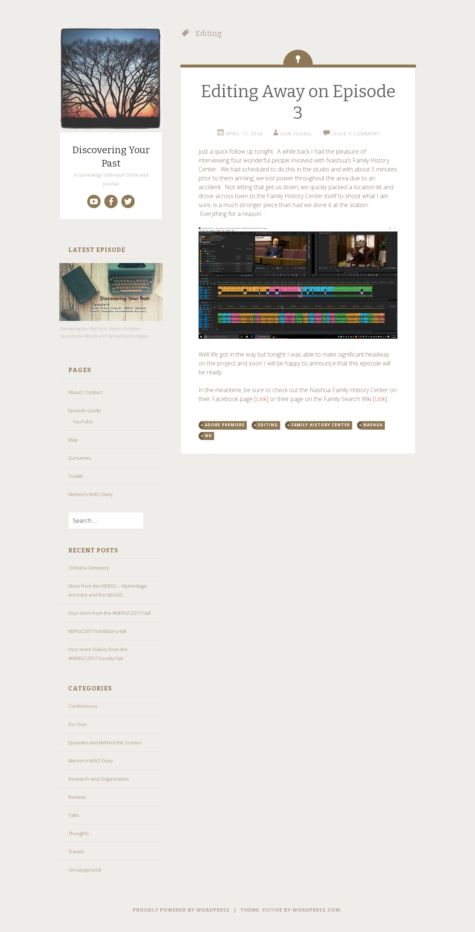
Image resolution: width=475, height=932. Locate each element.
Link (380, 399)
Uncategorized (84, 869)
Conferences (82, 706)
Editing (268, 424)
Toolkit (75, 476)
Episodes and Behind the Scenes (104, 742)
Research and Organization (98, 778)
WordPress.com (316, 909)
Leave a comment (355, 133)
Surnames (79, 457)
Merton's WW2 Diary (90, 760)
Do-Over (77, 724)
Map (73, 439)
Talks (73, 815)
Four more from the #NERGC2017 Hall (109, 613)
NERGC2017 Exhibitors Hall (97, 631)
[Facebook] (111, 201)
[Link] (261, 399)
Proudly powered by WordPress (181, 909)
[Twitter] (128, 201)
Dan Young (296, 133)
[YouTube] (94, 201)
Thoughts (78, 833)
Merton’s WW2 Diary (90, 494)
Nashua (373, 424)
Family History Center (320, 424)
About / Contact (85, 392)
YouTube (83, 421)
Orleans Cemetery (88, 567)
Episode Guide (84, 410)
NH (208, 435)
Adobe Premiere (225, 424)
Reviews (77, 797)
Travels (76, 851)
